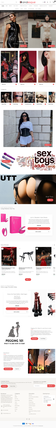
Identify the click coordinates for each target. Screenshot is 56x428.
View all (49, 405)
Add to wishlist (38, 231)
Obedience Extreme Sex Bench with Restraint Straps (25, 268)
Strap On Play (23, 5)
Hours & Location (8, 368)
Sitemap (30, 407)
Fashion (36, 5)
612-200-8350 (5, 410)
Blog (25, 8)
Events (16, 8)
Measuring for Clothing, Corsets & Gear (34, 411)
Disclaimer (30, 400)
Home (3, 5)
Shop (38, 228)
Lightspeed (29, 425)
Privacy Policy (31, 402)
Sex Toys (16, 5)
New (7, 5)
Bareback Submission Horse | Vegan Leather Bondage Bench (8, 268)
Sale (22, 8)
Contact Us (4, 386)
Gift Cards (38, 8)
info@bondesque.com (7, 413)
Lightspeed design (35, 425)
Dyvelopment (41, 425)
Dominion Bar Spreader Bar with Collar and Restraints (43, 268)
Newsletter (31, 409)
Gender (50, 5)
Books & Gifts (43, 5)
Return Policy (12, 386)
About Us (17, 368)
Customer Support (32, 405)
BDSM (10, 5)
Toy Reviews (31, 8)
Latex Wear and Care (32, 413)
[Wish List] (50, 2)
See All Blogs (43, 338)
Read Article (34, 338)
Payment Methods (32, 403)
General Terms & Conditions (33, 396)
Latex (30, 5)
